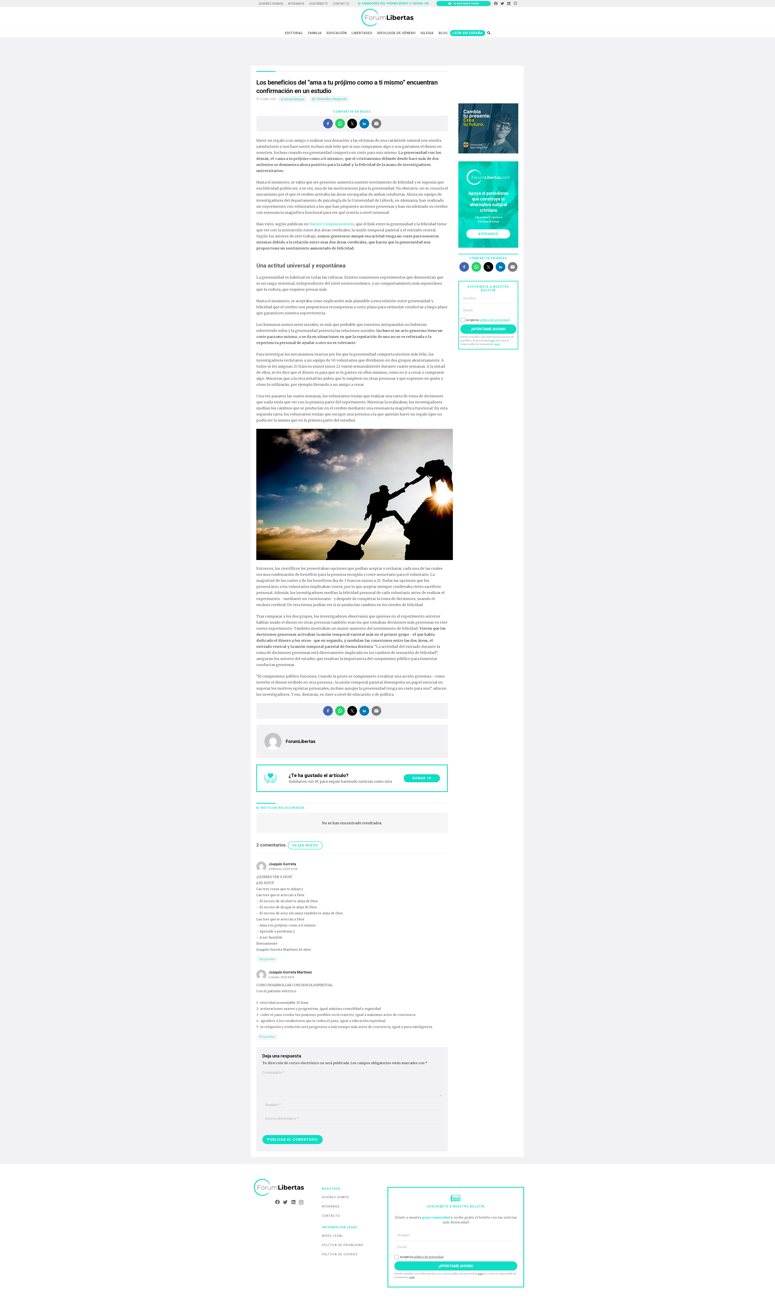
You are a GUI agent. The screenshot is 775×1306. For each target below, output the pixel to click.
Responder (267, 959)
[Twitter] (502, 3)
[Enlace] (387, 18)
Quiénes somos (335, 1197)
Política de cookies (340, 1254)
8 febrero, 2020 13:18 (282, 869)
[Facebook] (496, 3)
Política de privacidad (342, 1245)
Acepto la (487, 320)
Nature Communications (331, 224)
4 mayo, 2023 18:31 (281, 977)
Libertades (323, 99)
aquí (492, 340)
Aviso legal (332, 1235)
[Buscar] (488, 33)
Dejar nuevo (305, 845)
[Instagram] (515, 3)
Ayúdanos (331, 1206)
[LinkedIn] (509, 3)
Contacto (331, 1215)
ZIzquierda (339, 99)
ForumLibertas (294, 99)
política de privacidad (494, 320)
